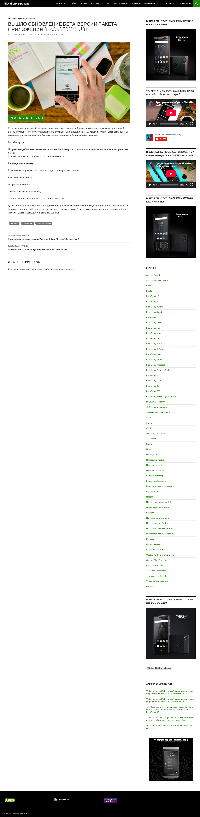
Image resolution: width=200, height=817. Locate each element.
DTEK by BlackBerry (155, 401)
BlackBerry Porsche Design (158, 370)
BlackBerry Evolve (154, 322)
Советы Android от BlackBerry (160, 555)
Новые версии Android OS (158, 502)
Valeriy (32, 35)
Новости (30, 19)
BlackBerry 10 (152, 296)
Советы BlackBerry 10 (156, 560)
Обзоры (134, 3)
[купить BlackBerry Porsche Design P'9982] (171, 759)
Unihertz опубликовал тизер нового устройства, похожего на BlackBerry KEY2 (170, 692)
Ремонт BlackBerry (153, 3)
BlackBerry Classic (154, 317)
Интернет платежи (155, 470)
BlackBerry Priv (153, 375)
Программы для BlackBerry (159, 528)
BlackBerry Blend (154, 312)
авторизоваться (65, 269)
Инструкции (151, 454)
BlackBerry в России (17, 3)
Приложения (119, 3)
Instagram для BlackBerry (158, 412)
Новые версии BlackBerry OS (159, 507)
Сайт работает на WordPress (16, 813)
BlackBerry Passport (155, 364)
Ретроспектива (153, 544)
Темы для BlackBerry (156, 570)
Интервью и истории (156, 459)
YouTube (95, 3)
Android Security (154, 275)
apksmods (150, 725)
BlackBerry (28, 223)
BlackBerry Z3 (152, 386)
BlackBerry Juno (153, 333)
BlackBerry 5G (152, 301)
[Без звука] (187, 123)
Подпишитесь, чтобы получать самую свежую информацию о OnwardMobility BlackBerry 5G (169, 709)
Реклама (150, 539)
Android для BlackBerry (157, 280)
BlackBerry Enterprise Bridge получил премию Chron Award (37, 248)
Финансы (150, 586)
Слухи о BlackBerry (155, 549)
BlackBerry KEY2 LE (155, 343)
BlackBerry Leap (153, 354)
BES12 (149, 291)
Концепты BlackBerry (156, 481)
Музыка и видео (153, 491)
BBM (148, 285)
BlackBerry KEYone (155, 349)
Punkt (149, 423)
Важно (149, 444)
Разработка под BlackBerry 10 (160, 533)
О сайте (72, 3)
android (14, 223)
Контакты (60, 3)
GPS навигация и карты (157, 407)
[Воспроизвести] (150, 123)
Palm (148, 417)
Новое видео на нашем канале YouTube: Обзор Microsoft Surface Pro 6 (43, 237)
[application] (171, 113)
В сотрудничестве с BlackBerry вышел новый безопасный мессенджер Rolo (169, 718)
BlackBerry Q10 (153, 380)
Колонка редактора (155, 475)
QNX (148, 428)
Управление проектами (157, 581)
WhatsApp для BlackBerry (158, 433)
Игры (148, 449)
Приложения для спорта (157, 518)
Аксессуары (152, 438)
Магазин (83, 3)
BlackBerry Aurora (154, 306)
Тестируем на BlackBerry (158, 576)
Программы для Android (157, 523)
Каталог (106, 3)
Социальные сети (154, 565)
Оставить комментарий (52, 35)
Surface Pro (170, 3)
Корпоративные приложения (160, 486)
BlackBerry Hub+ (16, 19)
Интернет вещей (154, 465)
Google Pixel (185, 3)
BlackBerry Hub (44, 223)
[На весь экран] (191, 123)
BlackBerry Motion (154, 359)
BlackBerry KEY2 (154, 338)
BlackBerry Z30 (153, 391)
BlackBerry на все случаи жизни (161, 396)
